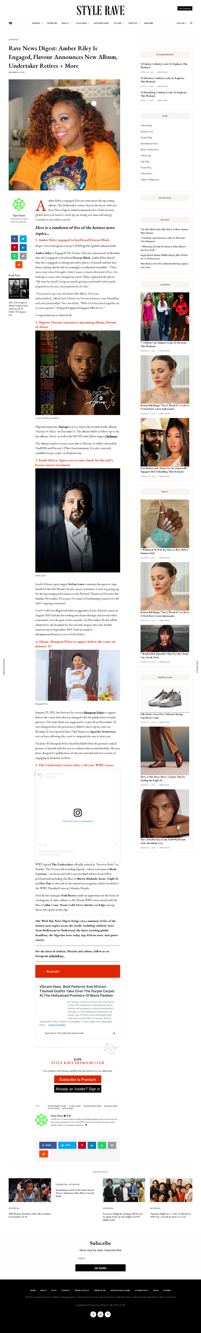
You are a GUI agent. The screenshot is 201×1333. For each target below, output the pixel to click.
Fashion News (146, 173)
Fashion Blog (146, 125)
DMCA (156, 1290)
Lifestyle (13, 39)
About (43, 1290)
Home (33, 1290)
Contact (65, 1290)
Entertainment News (149, 143)
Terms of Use (100, 1290)
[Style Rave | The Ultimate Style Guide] (100, 10)
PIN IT (79, 373)
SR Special (14, 1208)
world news (67, 1108)
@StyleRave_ (57, 956)
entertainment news (57, 1106)
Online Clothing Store (150, 179)
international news (92, 1106)
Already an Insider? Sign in (78, 1088)
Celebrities (62, 1184)
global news (75, 1106)
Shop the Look (147, 131)
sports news (54, 1108)
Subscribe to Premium (77, 1079)
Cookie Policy (141, 1290)
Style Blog (145, 161)
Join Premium (185, 8)
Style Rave (19, 215)
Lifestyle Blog (146, 137)
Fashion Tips (146, 155)
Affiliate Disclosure (120, 1290)
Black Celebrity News (150, 149)
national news (110, 1106)
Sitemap (167, 1290)
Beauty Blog (146, 167)
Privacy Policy (82, 1290)
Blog (54, 1290)
